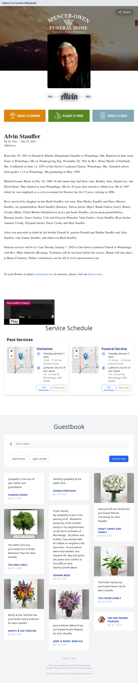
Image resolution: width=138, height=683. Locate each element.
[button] (20, 356)
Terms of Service (78, 668)
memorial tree (44, 274)
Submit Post (119, 458)
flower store (95, 274)
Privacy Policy (59, 668)
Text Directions (43, 388)
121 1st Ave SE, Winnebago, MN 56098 (52, 378)
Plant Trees (59, 387)
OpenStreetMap (72, 673)
